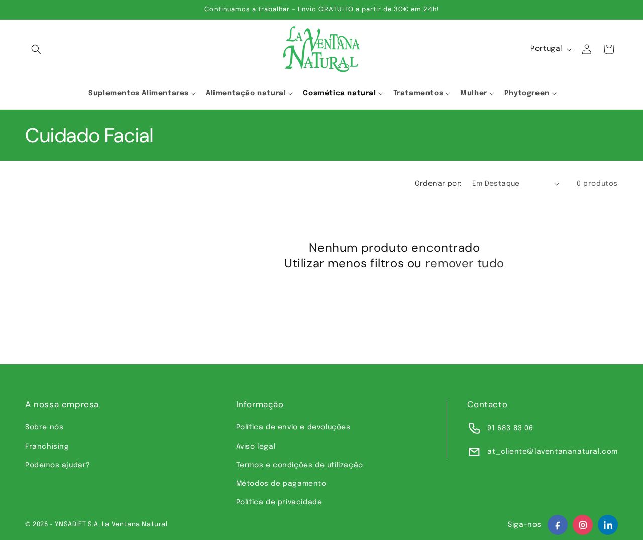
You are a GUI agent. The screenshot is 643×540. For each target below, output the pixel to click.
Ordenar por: (438, 183)
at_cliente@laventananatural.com (552, 451)
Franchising (47, 446)
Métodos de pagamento (281, 483)
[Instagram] (583, 525)
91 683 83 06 (510, 428)
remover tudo (464, 263)
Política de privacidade (279, 502)
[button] (36, 49)
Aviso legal (256, 446)
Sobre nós (44, 427)
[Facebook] (558, 525)
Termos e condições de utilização (299, 465)
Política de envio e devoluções (293, 427)
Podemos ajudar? (57, 465)
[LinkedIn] (608, 525)
